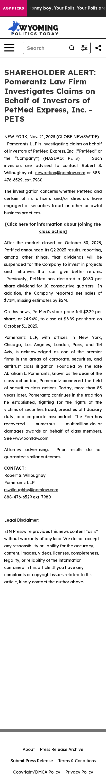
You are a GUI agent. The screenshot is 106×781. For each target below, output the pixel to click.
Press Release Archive (61, 749)
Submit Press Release (32, 760)
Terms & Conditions (77, 760)
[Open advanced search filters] (84, 48)
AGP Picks (13, 8)
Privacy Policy (79, 772)
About (29, 749)
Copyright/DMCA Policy (36, 772)
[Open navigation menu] (9, 48)
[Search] (72, 48)
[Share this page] (98, 48)
